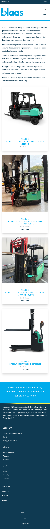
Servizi (5, 437)
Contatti (6, 478)
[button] (45, 14)
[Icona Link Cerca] (45, 9)
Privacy (5, 496)
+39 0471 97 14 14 (7, 2)
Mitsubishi (25, 139)
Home (5, 471)
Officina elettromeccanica (12, 433)
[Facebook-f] (25, 519)
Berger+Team (25, 523)
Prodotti (6, 459)
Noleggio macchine (10, 440)
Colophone (6, 491)
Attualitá (6, 456)
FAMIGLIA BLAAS (9, 452)
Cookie (4, 500)
